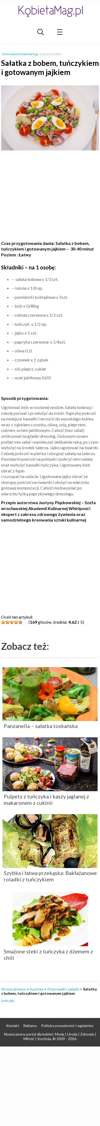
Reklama (30, 1026)
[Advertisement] (50, 196)
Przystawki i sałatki (63, 989)
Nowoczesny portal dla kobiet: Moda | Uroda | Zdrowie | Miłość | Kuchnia (50, 1036)
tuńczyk (7, 1000)
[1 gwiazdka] (3, 622)
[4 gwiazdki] (16, 622)
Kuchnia (36, 989)
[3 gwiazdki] (12, 622)
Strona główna (13, 989)
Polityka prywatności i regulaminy (67, 1026)
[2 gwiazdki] (7, 622)
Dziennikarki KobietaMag (20, 54)
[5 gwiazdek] (20, 622)
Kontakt (12, 1026)
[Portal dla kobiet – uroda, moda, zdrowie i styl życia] (50, 11)
